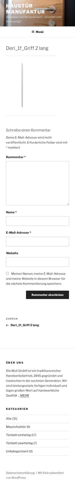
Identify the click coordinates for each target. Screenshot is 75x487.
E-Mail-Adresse (18, 232)
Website (12, 253)
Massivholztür (16, 427)
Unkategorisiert (17, 451)
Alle (9, 418)
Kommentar (16, 157)
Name (11, 212)
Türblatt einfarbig (18, 435)
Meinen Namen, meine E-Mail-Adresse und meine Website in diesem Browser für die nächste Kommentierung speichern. (36, 278)
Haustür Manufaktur (25, 9)
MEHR (24, 395)
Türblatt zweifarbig (19, 443)
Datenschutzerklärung (20, 472)
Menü (39, 31)
